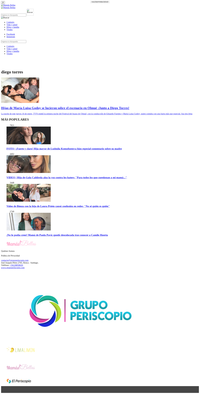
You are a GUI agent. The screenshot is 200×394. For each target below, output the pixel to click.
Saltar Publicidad (100, 2)
